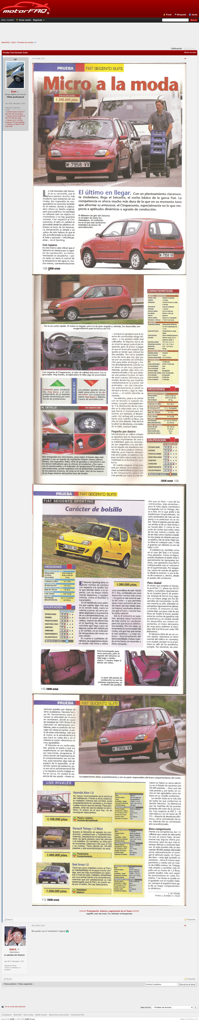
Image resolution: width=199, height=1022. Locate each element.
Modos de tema (190, 52)
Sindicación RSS (77, 1015)
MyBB (12, 1019)
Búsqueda (181, 15)
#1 (185, 58)
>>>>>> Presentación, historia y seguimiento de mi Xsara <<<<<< (109, 911)
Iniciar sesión (25, 20)
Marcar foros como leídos (59, 1015)
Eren (13, 91)
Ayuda (194, 15)
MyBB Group (30, 1019)
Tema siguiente (25, 984)
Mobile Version (41, 1015)
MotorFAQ (5, 42)
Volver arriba (28, 1015)
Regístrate (37, 20)
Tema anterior (10, 984)
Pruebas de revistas (26, 42)
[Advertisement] (99, 34)
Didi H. (13, 949)
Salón (13, 42)
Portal (168, 15)
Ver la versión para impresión (15, 1006)
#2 (185, 925)
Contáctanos (7, 1015)
